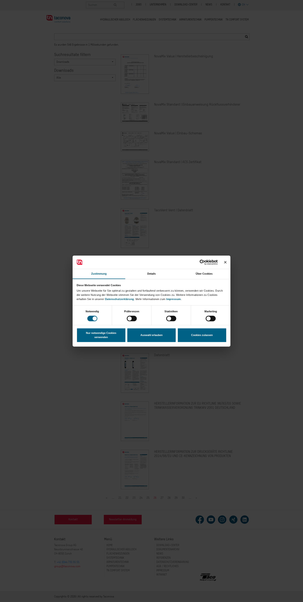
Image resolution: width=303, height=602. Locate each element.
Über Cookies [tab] (204, 273)
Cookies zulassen (202, 335)
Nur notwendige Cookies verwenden (101, 335)
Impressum (173, 299)
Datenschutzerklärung (119, 299)
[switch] (132, 318)
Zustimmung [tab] (99, 273)
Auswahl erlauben (151, 335)
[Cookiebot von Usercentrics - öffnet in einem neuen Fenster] (202, 262)
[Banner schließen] (225, 262)
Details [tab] (151, 273)
